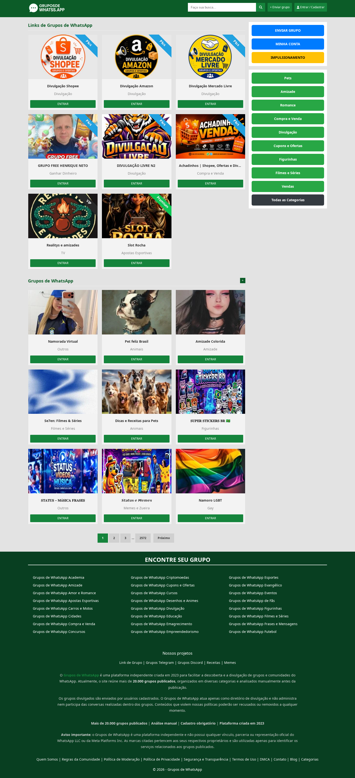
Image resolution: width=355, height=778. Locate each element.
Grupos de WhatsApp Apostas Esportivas (66, 600)
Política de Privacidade (161, 759)
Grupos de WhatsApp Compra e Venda (64, 624)
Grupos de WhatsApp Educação (156, 616)
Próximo (164, 538)
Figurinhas (288, 159)
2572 (143, 538)
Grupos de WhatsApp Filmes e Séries (259, 616)
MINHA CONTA (288, 44)
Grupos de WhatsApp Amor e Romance (64, 593)
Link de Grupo (130, 662)
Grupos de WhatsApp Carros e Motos (63, 608)
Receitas (213, 662)
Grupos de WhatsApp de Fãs (252, 600)
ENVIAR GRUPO (288, 30)
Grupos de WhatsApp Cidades (57, 616)
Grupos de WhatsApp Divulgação (157, 608)
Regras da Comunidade (81, 759)
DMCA (265, 759)
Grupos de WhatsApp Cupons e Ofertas (163, 585)
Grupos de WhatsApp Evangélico (255, 585)
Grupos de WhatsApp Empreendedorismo (165, 631)
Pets (287, 78)
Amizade (288, 91)
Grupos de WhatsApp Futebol (253, 631)
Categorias (310, 759)
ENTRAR (62, 104)
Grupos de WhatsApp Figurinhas (255, 608)
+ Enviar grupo (280, 7)
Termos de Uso (244, 759)
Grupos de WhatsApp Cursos (154, 593)
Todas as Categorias (288, 200)
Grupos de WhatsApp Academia (58, 577)
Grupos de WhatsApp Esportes (253, 577)
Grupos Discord (190, 662)
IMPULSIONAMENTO (288, 57)
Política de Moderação (122, 759)
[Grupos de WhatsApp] (58, 11)
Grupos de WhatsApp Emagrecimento (161, 624)
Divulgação (288, 132)
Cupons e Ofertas (288, 145)
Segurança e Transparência (206, 759)
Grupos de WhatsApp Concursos (59, 631)
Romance (288, 105)
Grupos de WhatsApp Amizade (57, 585)
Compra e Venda (288, 118)
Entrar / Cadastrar (312, 7)
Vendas (288, 186)
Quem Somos (47, 759)
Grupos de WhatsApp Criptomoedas (160, 577)
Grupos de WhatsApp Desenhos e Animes (164, 600)
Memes (230, 662)
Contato (280, 759)
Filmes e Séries (288, 172)
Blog (293, 759)
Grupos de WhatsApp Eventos (253, 593)
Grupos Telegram (160, 662)
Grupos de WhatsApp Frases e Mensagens (263, 624)
